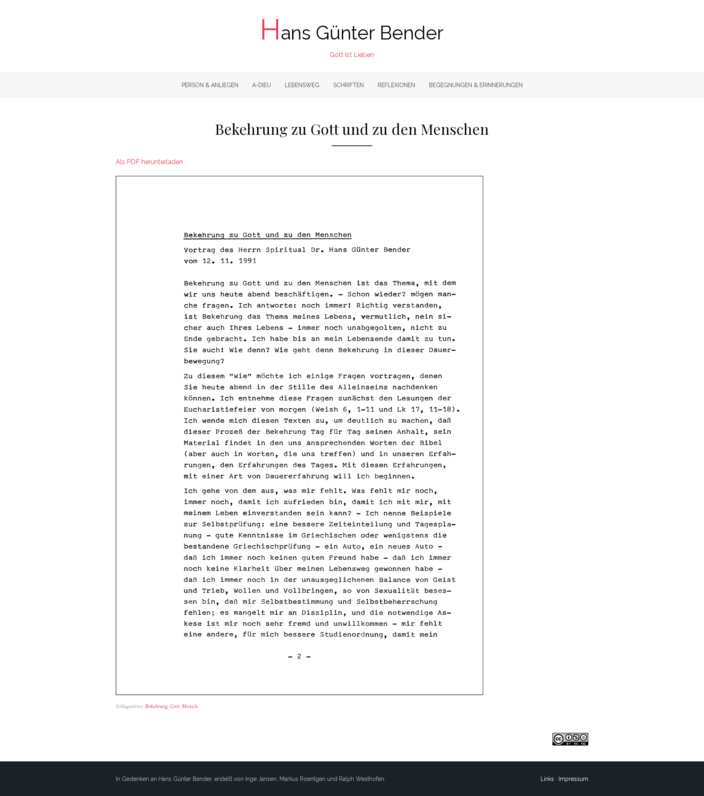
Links (547, 779)
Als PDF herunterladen (149, 162)
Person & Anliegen (210, 85)
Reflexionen (396, 85)
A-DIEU (261, 85)
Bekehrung (156, 706)
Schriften (348, 85)
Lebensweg (302, 85)
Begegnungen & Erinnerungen (476, 85)
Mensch (189, 706)
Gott (174, 706)
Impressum (573, 779)
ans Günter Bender (352, 33)
